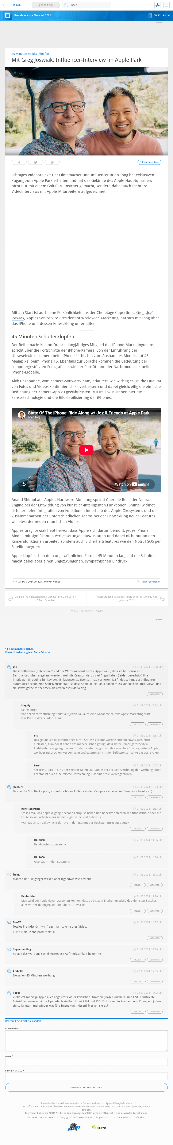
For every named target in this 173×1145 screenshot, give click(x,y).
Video (100, 611)
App (158, 5)
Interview (87, 611)
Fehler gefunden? (151, 581)
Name (9, 1056)
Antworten (155, 694)
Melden (137, 724)
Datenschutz (123, 1117)
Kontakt (166, 5)
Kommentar (13, 1028)
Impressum (102, 1117)
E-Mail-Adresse (14, 1070)
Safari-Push (140, 1117)
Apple (75, 611)
